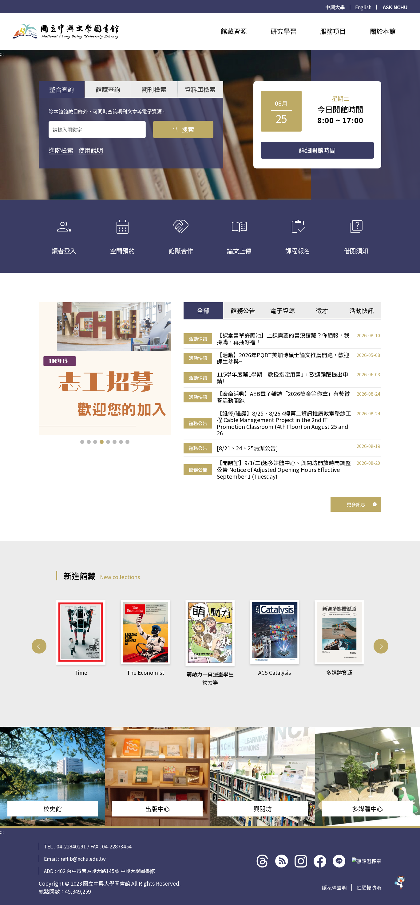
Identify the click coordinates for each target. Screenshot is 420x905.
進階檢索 (61, 150)
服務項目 (333, 31)
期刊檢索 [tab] (154, 89)
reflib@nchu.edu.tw (83, 858)
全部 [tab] (203, 310)
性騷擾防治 (369, 887)
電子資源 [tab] (282, 310)
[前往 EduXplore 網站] (400, 885)
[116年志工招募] (105, 368)
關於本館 (383, 31)
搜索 (183, 129)
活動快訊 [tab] (361, 310)
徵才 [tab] (322, 310)
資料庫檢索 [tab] (200, 89)
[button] (82, 442)
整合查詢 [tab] (61, 89)
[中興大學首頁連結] (65, 31)
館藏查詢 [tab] (108, 89)
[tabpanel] (282, 405)
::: (2, 17)
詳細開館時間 (317, 150)
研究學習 (283, 31)
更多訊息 (356, 504)
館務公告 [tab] (243, 310)
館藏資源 (234, 31)
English (363, 7)
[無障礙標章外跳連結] (366, 861)
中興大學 (335, 7)
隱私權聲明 (334, 887)
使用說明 (90, 150)
